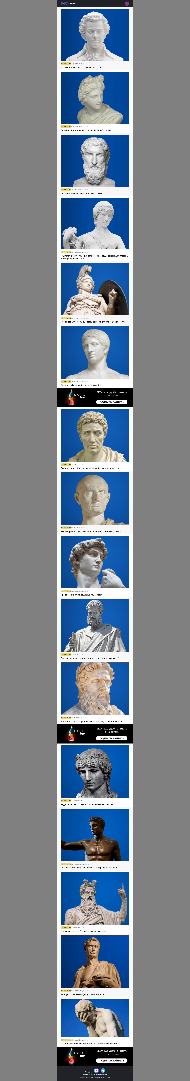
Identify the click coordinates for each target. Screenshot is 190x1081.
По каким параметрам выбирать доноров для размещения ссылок (93, 322)
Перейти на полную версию (95, 1075)
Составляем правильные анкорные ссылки (81, 193)
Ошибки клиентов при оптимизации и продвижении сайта (89, 1044)
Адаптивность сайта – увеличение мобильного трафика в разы (91, 468)
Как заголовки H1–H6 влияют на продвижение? (84, 931)
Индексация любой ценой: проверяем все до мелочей (87, 804)
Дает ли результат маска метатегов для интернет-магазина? (90, 658)
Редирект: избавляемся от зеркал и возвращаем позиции (89, 868)
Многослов (66, 64)
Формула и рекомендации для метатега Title (82, 994)
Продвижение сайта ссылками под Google (81, 595)
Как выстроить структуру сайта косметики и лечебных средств (91, 531)
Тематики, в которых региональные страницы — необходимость (92, 721)
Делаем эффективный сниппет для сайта (81, 385)
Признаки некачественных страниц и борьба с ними (86, 130)
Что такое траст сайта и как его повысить (81, 67)
